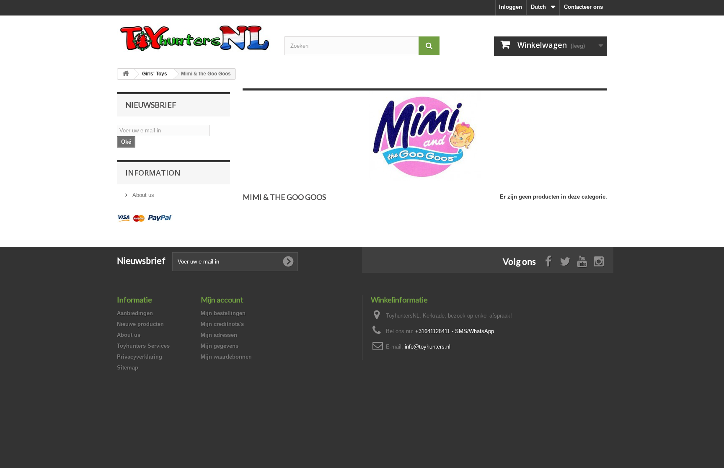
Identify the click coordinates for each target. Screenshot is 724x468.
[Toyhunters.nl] (194, 37)
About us (142, 195)
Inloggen (510, 7)
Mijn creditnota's (222, 324)
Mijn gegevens (219, 346)
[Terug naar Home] (126, 74)
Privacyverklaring (139, 357)
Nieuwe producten (140, 324)
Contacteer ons (583, 7)
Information (153, 173)
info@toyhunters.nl (427, 347)
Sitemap (127, 368)
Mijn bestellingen (223, 313)
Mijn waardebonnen (226, 357)
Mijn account (222, 299)
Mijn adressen (219, 335)
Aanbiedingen (135, 313)
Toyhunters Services (143, 346)
